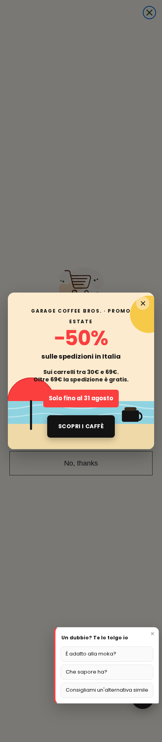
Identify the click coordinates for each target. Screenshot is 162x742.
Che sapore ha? (86, 672)
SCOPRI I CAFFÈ (81, 426)
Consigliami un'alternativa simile (107, 690)
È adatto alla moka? (91, 653)
